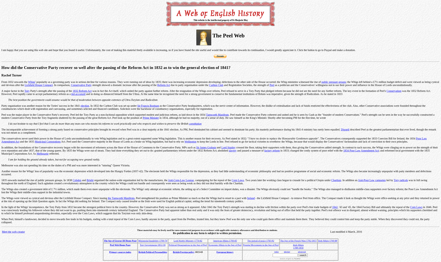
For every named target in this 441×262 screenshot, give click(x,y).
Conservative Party (81, 85)
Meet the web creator (13, 231)
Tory (27, 90)
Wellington (190, 141)
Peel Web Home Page (120, 245)
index (276, 252)
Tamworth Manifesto (217, 114)
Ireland (251, 198)
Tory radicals (401, 180)
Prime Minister (151, 117)
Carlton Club (216, 85)
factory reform (272, 150)
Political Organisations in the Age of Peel (188, 245)
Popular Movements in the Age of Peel (261, 245)
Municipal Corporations (48, 141)
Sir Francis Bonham (148, 105)
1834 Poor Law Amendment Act (361, 150)
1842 (335, 207)
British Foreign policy (183, 252)
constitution (195, 123)
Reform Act (163, 85)
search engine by (290, 259)
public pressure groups (333, 81)
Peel (272, 85)
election (85, 105)
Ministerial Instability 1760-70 (152, 240)
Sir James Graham (206, 147)
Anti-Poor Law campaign (372, 180)
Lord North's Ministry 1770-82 (188, 240)
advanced (302, 252)
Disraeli (345, 129)
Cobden (77, 180)
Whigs (31, 81)
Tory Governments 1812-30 (153, 245)
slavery (233, 150)
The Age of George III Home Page (120, 240)
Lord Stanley (228, 147)
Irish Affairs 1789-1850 (298, 246)
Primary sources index (120, 252)
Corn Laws (238, 180)
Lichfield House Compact (39, 85)
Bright (90, 180)
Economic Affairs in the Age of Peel (225, 245)
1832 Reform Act (82, 90)
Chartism (336, 180)
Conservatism (394, 90)
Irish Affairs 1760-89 (327, 240)
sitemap (287, 252)
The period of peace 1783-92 (260, 240)
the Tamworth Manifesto (121, 198)
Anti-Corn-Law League (181, 180)
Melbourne (43, 153)
